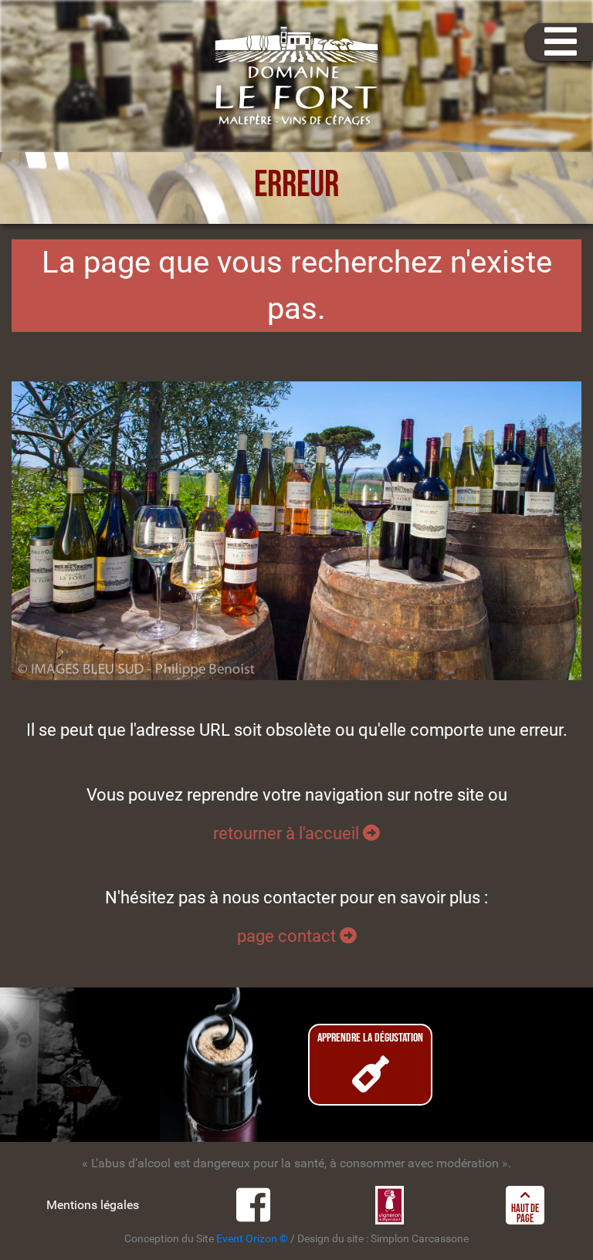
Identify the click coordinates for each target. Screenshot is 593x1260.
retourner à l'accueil (288, 833)
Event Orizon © (252, 1238)
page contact (288, 936)
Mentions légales (92, 1204)
